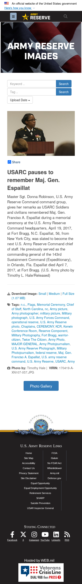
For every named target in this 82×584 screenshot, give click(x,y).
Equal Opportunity (40, 483)
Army (71, 361)
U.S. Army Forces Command (49, 317)
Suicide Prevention (40, 503)
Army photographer (25, 313)
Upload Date (19, 100)
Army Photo (56, 339)
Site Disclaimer (29, 478)
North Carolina (33, 309)
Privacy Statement (28, 473)
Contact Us (29, 468)
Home (29, 453)
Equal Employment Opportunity (40, 488)
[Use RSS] (66, 535)
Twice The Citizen (34, 339)
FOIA (54, 453)
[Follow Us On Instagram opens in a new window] (34, 535)
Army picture (58, 309)
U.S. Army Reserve (40, 361)
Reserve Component (53, 330)
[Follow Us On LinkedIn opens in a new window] (56, 535)
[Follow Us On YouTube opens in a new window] (45, 535)
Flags (31, 304)
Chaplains (28, 326)
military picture (50, 313)
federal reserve (46, 352)
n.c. (23, 304)
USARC (60, 361)
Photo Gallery (41, 386)
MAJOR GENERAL (25, 344)
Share (16, 162)
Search (64, 84)
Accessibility (28, 463)
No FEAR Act (54, 463)
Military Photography (26, 335)
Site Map (28, 458)
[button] (20, 8)
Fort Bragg (49, 335)
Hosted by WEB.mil (39, 560)
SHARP (40, 498)
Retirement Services (40, 493)
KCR (59, 326)
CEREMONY (45, 326)
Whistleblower (54, 468)
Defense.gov (54, 478)
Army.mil (54, 473)
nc (46, 309)
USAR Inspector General (40, 508)
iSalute (54, 458)
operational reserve (25, 322)
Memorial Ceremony (51, 304)
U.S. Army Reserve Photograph (33, 348)
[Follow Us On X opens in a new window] (23, 535)
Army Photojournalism (54, 344)
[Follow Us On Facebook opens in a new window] (12, 535)
